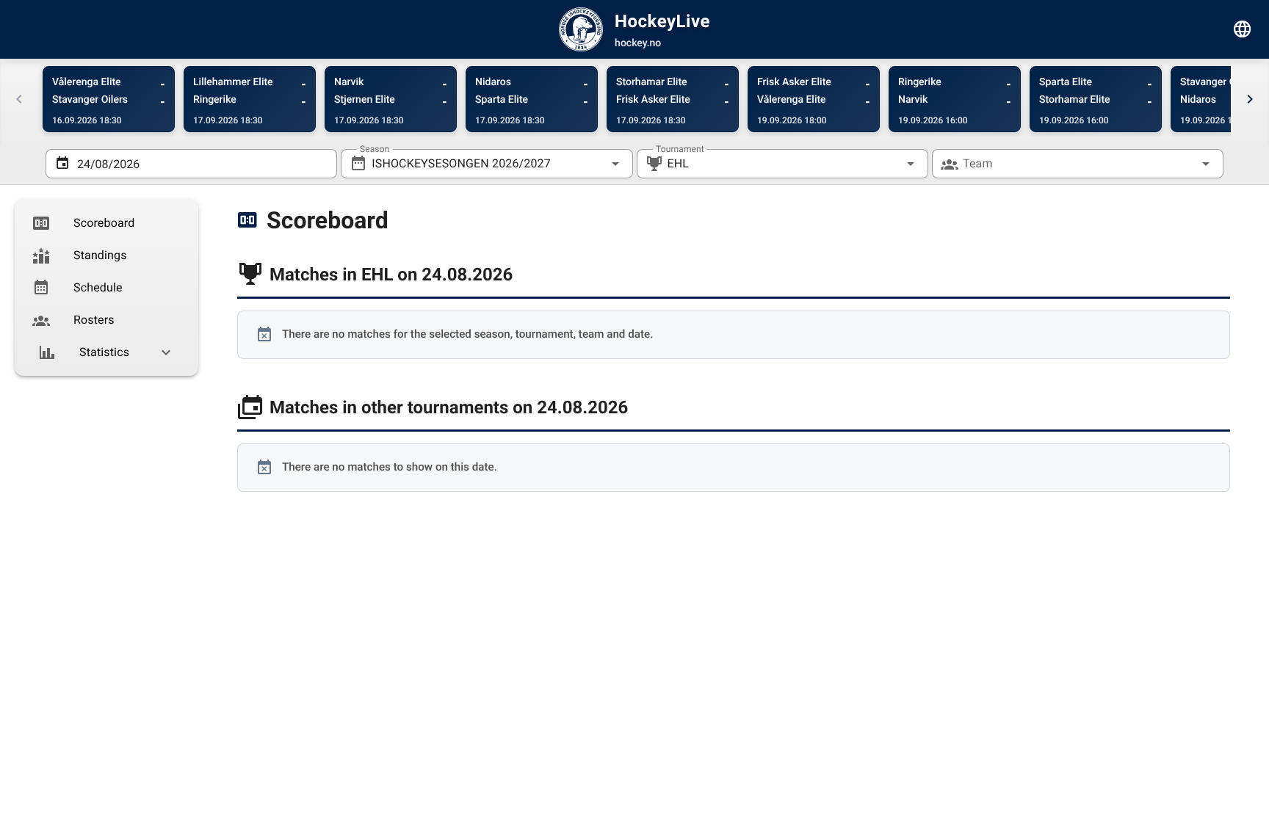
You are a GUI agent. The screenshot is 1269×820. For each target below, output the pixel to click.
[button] (887, 164)
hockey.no (638, 43)
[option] (106, 223)
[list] (106, 288)
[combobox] (486, 163)
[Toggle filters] (1242, 29)
